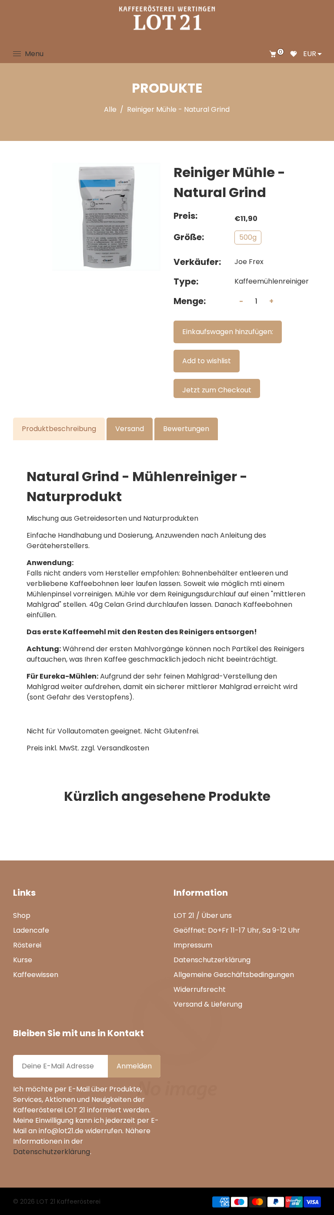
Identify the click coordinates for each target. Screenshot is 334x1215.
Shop (21, 915)
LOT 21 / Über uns (203, 915)
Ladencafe (31, 930)
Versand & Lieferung (208, 1004)
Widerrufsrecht (200, 989)
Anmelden (134, 1066)
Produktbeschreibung (59, 429)
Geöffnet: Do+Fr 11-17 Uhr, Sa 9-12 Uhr (237, 930)
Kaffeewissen (35, 975)
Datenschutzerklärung (212, 960)
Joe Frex (249, 262)
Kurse (22, 960)
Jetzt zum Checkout (216, 390)
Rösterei (27, 945)
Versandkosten (123, 748)
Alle (110, 109)
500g (248, 237)
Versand (129, 429)
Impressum (193, 945)
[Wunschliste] (293, 53)
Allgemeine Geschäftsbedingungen (234, 975)
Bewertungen (186, 429)
